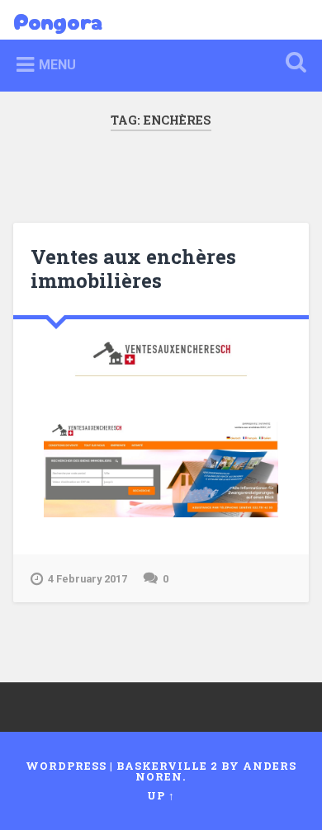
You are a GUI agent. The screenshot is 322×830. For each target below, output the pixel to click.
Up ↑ (161, 795)
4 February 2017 (87, 579)
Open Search (293, 64)
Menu (57, 65)
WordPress (66, 765)
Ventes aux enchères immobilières (133, 268)
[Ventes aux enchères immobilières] (161, 356)
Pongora (57, 19)
